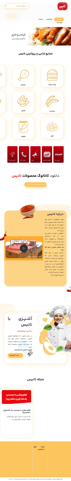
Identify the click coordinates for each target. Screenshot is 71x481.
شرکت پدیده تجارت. (12, 479)
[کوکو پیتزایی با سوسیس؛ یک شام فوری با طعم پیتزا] (16, 397)
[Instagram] (12, 15)
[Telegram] (16, 15)
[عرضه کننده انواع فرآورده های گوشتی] (62, 6)
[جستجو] (5, 6)
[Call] (8, 15)
